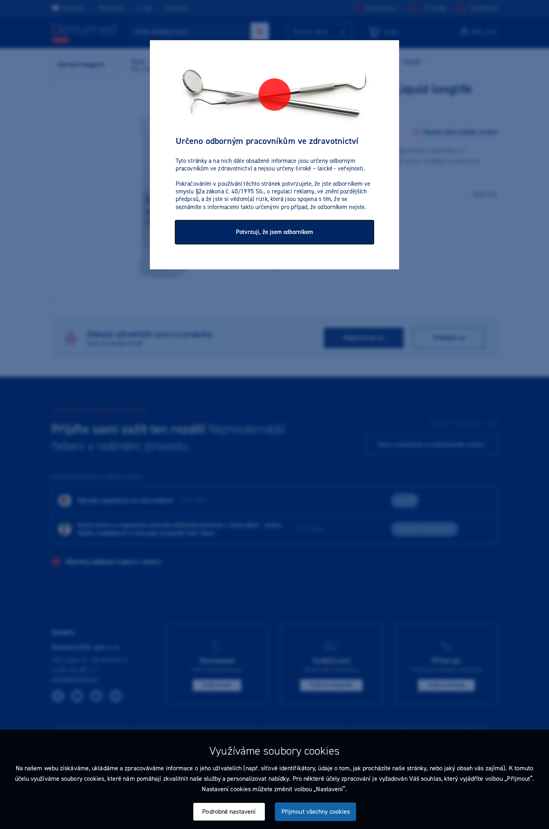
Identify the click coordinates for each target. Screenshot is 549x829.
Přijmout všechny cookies (315, 811)
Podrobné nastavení (229, 811)
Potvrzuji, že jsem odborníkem (274, 232)
